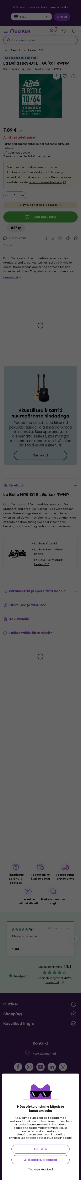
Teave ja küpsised (40, 1170)
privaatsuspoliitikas (22, 1138)
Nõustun (40, 1149)
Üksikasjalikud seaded (40, 1159)
